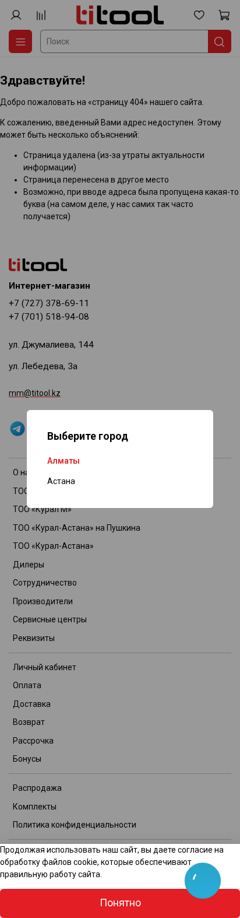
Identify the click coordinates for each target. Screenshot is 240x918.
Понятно (120, 903)
